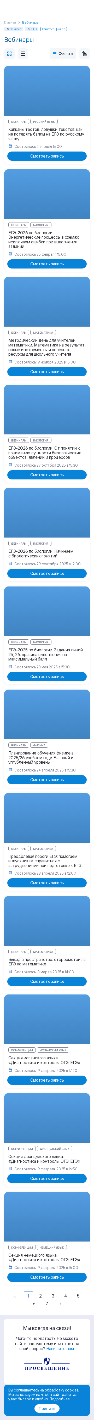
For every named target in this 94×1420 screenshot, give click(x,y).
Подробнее (60, 1399)
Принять (47, 1408)
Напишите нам (60, 1348)
